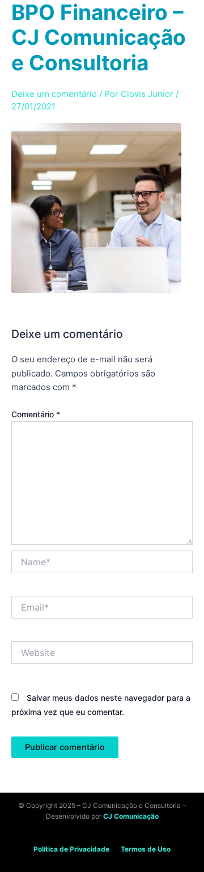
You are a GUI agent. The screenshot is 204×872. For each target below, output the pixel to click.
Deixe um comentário (54, 93)
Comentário (35, 414)
